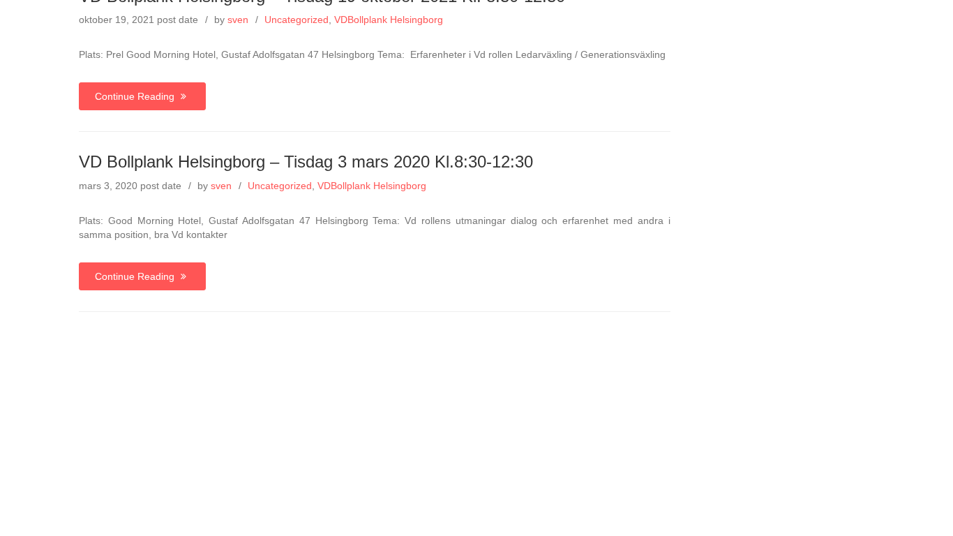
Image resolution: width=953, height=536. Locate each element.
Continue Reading (136, 96)
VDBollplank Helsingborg (371, 185)
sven (221, 185)
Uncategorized (280, 185)
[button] (917, 29)
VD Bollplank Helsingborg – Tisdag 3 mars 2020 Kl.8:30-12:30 (306, 161)
